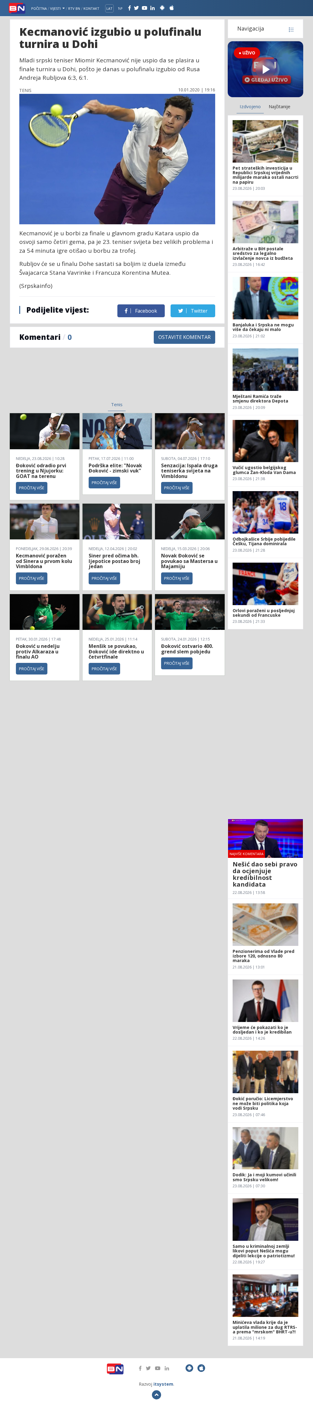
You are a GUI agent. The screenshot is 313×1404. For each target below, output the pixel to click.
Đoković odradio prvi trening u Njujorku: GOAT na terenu (41, 471)
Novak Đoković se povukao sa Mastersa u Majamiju (189, 561)
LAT (109, 8)
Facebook (145, 310)
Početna (39, 8)
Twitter (199, 310)
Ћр (120, 8)
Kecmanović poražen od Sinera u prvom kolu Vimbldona (44, 561)
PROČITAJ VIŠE (31, 488)
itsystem (163, 1384)
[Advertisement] (71, 378)
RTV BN (74, 8)
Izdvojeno (250, 106)
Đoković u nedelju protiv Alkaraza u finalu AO (38, 651)
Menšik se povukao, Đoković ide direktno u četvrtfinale (116, 651)
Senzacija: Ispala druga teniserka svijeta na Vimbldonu (189, 471)
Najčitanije (279, 106)
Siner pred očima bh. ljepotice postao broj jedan (114, 561)
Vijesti (56, 8)
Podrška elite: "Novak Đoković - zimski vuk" (115, 468)
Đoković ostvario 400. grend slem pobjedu (187, 649)
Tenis (117, 404)
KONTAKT (91, 8)
